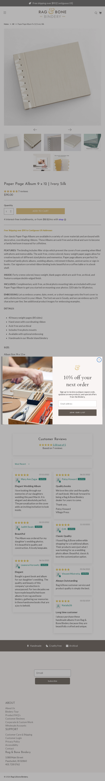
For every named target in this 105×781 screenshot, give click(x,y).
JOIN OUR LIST (77, 412)
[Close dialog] (99, 360)
